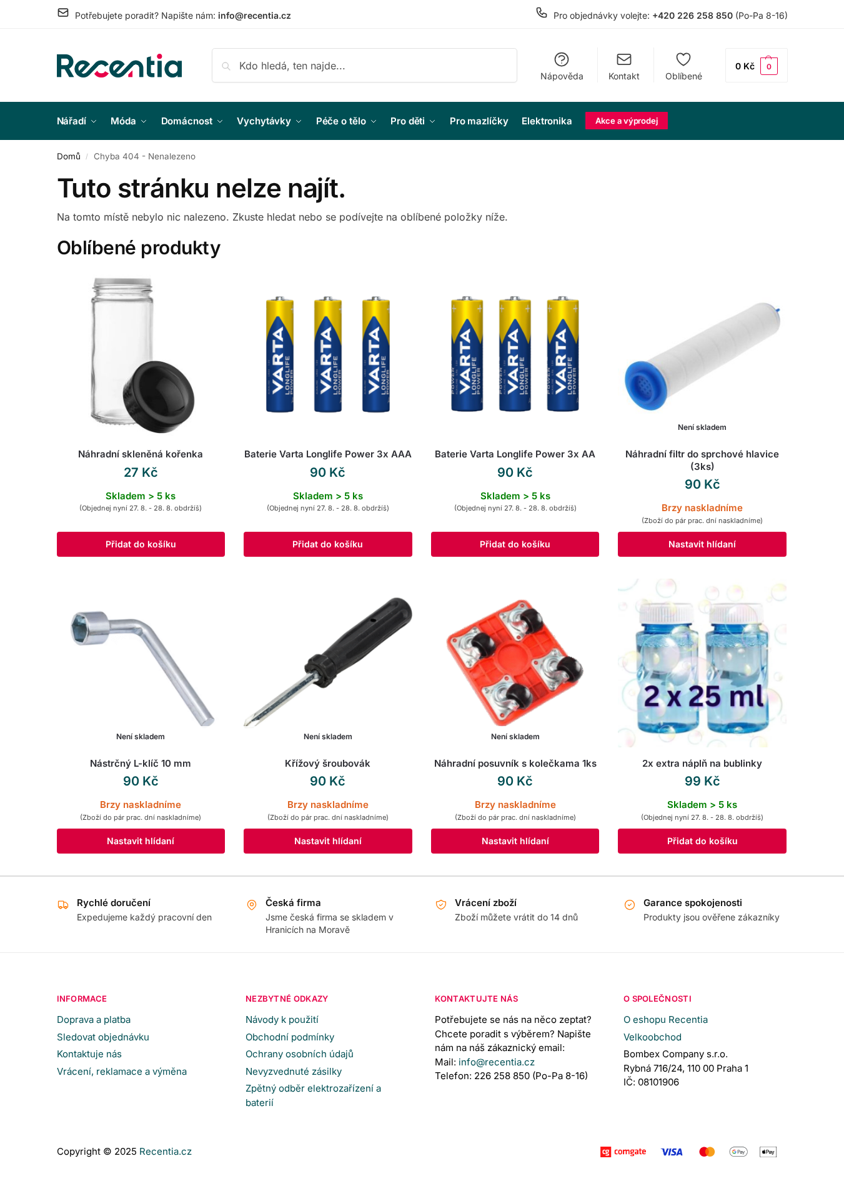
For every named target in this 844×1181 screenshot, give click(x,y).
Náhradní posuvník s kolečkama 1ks (515, 763)
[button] (756, 65)
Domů (69, 156)
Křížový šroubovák (327, 763)
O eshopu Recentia (665, 1019)
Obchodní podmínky (290, 1037)
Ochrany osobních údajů (300, 1054)
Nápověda (561, 76)
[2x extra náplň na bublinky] (702, 663)
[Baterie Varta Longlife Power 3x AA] (515, 354)
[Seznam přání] (206, 288)
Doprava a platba (94, 1019)
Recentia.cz (165, 1151)
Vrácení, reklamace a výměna (122, 1071)
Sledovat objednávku (103, 1037)
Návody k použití (282, 1019)
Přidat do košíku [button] (141, 544)
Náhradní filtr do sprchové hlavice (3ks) (702, 460)
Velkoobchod (652, 1037)
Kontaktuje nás (89, 1054)
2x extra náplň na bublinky (702, 763)
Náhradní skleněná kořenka (140, 454)
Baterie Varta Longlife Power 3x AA (515, 454)
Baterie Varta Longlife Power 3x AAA (328, 454)
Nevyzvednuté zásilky (294, 1071)
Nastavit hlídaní (702, 544)
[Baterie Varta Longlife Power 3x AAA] (328, 354)
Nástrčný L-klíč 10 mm (140, 763)
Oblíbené (683, 76)
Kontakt (624, 76)
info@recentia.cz (497, 1062)
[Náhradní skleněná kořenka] (141, 354)
